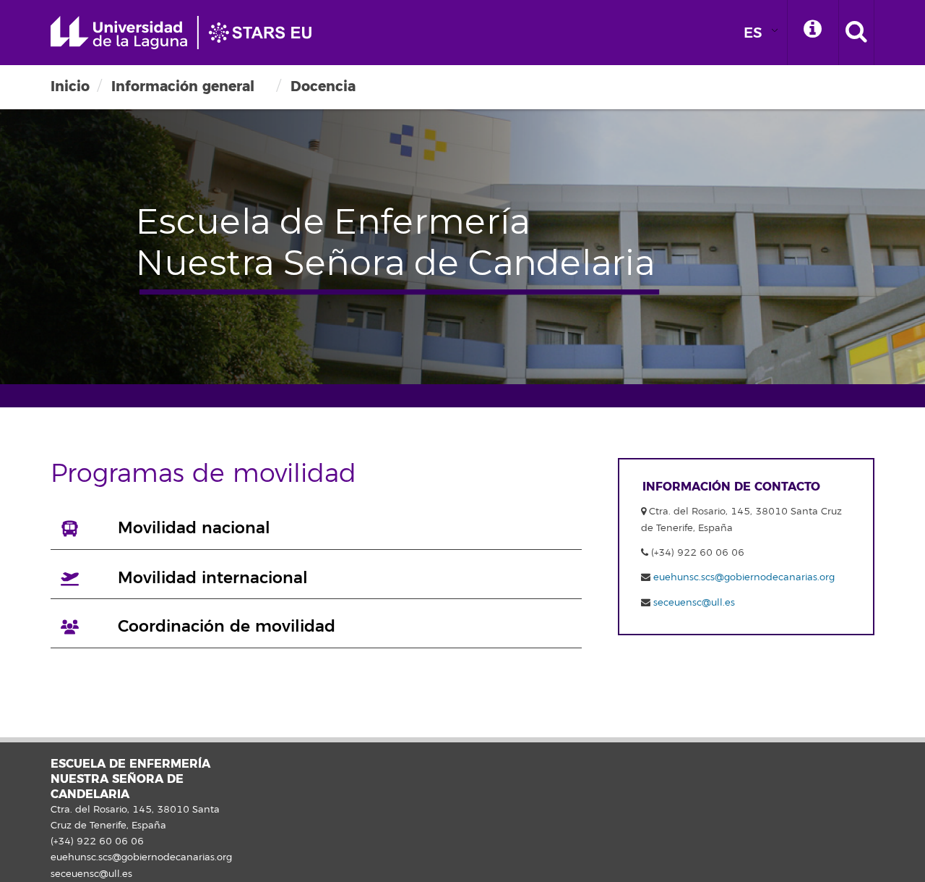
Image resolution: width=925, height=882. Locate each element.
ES (753, 33)
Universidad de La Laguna (188, 32)
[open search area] (856, 32)
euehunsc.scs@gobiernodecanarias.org (744, 577)
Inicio (70, 86)
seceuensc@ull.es (694, 603)
